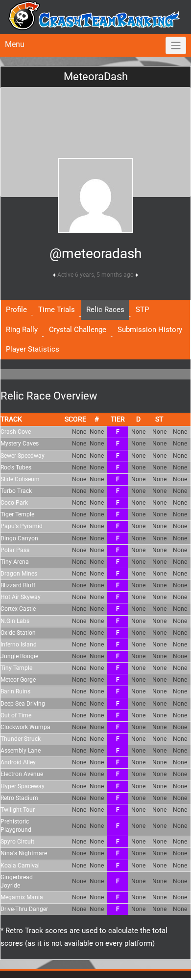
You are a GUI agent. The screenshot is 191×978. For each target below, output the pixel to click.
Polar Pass (14, 550)
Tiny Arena (14, 561)
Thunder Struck (20, 738)
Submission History (150, 329)
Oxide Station (18, 632)
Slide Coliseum (20, 479)
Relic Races (105, 309)
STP (142, 309)
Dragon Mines (18, 573)
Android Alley (18, 762)
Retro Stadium (19, 798)
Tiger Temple (17, 514)
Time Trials (56, 309)
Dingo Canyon (19, 538)
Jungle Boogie (19, 656)
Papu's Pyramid (21, 526)
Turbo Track (16, 491)
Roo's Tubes (15, 467)
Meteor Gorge (18, 679)
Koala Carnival (20, 865)
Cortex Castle (18, 608)
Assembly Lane (20, 750)
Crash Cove (15, 431)
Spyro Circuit (17, 841)
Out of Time (15, 715)
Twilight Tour (17, 809)
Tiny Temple (16, 668)
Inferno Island (18, 644)
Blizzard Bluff (17, 585)
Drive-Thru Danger (24, 909)
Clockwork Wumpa (25, 727)
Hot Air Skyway (20, 597)
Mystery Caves (19, 443)
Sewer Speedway (22, 455)
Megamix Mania (21, 897)
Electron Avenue (21, 774)
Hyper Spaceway (22, 786)
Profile (16, 309)
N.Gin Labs (14, 621)
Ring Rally (22, 329)
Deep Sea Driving (22, 703)
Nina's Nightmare (23, 853)
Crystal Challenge (77, 329)
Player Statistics (32, 349)
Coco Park (14, 502)
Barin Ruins (15, 691)
